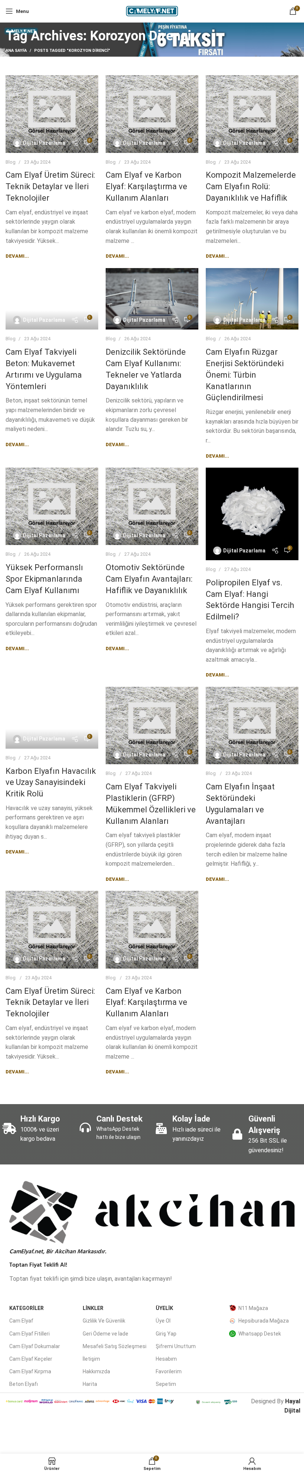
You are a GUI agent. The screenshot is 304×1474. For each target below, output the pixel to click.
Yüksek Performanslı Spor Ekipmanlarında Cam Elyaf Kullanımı (44, 579)
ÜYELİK (164, 1308)
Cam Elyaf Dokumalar (34, 1346)
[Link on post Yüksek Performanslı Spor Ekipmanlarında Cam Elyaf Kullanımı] (52, 506)
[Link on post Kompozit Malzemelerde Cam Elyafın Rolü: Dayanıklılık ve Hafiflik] (252, 114)
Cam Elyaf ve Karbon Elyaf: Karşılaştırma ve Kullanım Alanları (146, 186)
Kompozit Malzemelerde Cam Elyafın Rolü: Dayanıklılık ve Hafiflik (251, 186)
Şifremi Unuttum (176, 1346)
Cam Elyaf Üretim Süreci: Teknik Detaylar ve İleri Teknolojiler (50, 186)
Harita (90, 1384)
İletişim (91, 1359)
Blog (11, 162)
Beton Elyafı (23, 1384)
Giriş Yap (166, 1334)
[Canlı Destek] (85, 1127)
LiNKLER (93, 1308)
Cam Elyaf (21, 1321)
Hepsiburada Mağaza (263, 1321)
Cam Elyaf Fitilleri (29, 1334)
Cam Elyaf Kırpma (30, 1371)
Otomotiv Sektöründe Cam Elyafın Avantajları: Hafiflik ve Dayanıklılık (149, 579)
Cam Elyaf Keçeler (30, 1359)
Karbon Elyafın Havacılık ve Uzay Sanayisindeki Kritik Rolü (51, 782)
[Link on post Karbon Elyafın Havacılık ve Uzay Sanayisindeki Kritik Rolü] (52, 718)
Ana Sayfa (16, 50)
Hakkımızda (96, 1371)
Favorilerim (169, 1371)
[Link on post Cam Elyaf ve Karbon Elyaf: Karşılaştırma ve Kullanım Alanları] (152, 114)
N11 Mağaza (253, 1308)
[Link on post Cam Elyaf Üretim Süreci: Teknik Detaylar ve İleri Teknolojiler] (52, 114)
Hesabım (166, 1359)
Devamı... (17, 256)
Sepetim (166, 1384)
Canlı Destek (119, 1118)
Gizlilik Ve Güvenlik (104, 1321)
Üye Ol (163, 1321)
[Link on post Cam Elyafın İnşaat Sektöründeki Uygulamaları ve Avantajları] (252, 725)
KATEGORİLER (26, 1308)
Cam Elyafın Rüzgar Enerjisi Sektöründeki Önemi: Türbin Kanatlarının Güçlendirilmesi (245, 374)
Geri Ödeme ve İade (105, 1334)
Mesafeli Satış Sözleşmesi (114, 1346)
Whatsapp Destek (259, 1334)
